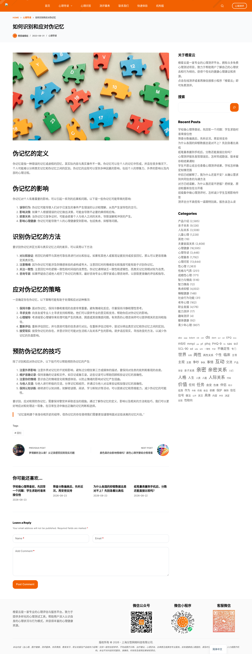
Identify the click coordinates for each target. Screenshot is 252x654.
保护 (219, 390)
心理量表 (183, 257)
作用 (199, 390)
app (185, 338)
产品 (236, 362)
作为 (187, 390)
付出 (229, 378)
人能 (204, 377)
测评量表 (105, 5)
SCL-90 (183, 348)
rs (224, 343)
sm (201, 349)
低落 (180, 390)
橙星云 (229, 80)
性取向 (188, 400)
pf (202, 343)
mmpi (191, 343)
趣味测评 (183, 316)
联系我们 (123, 5)
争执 (203, 362)
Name (19, 538)
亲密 (201, 370)
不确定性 (223, 348)
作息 (194, 390)
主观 (181, 362)
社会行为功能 (186, 298)
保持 (226, 390)
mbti (181, 343)
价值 (182, 384)
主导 (234, 355)
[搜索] (234, 107)
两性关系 (208, 355)
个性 (218, 355)
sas (229, 343)
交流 (229, 362)
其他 (181, 239)
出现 (180, 400)
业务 (190, 355)
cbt (202, 338)
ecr (219, 338)
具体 (208, 395)
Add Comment (24, 551)
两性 (197, 354)
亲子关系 (183, 225)
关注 (200, 395)
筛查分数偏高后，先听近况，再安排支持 (202, 138)
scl (236, 343)
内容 (214, 395)
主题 (188, 362)
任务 (201, 384)
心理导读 (64, 5)
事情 (210, 362)
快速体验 (142, 5)
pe (198, 344)
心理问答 (86, 5)
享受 (180, 370)
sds (196, 349)
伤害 (216, 385)
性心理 (182, 266)
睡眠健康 (183, 293)
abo (180, 337)
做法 (188, 395)
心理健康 (183, 248)
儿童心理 (183, 234)
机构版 (160, 5)
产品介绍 (183, 221)
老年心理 (183, 302)
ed (223, 338)
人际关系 (183, 230)
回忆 (18, 432)
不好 (214, 349)
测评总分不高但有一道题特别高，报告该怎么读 (207, 201)
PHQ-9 (217, 343)
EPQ (228, 337)
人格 (182, 377)
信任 (233, 390)
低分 (230, 385)
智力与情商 (185, 280)
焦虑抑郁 (183, 288)
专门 (233, 348)
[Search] (222, 6)
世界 (182, 354)
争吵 (196, 362)
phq (207, 343)
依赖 (212, 390)
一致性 (207, 349)
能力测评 (183, 311)
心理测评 (239, 5)
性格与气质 (185, 270)
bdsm (192, 337)
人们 (231, 370)
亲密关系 (217, 370)
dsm (214, 337)
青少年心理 (185, 325)
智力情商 (183, 284)
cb (198, 338)
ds (208, 337)
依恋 (205, 390)
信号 (181, 395)
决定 (227, 395)
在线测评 (189, 80)
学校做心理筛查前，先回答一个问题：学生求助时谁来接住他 (29, 490)
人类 (198, 378)
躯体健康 (183, 320)
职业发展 (183, 307)
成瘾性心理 (185, 275)
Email (99, 538)
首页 (47, 5)
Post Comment (25, 584)
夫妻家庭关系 (186, 243)
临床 (226, 355)
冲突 (221, 396)
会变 (209, 385)
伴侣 (223, 385)
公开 (194, 396)
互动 (219, 361)
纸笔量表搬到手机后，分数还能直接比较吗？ (205, 152)
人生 (191, 377)
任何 (192, 385)
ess (234, 338)
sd (191, 348)
